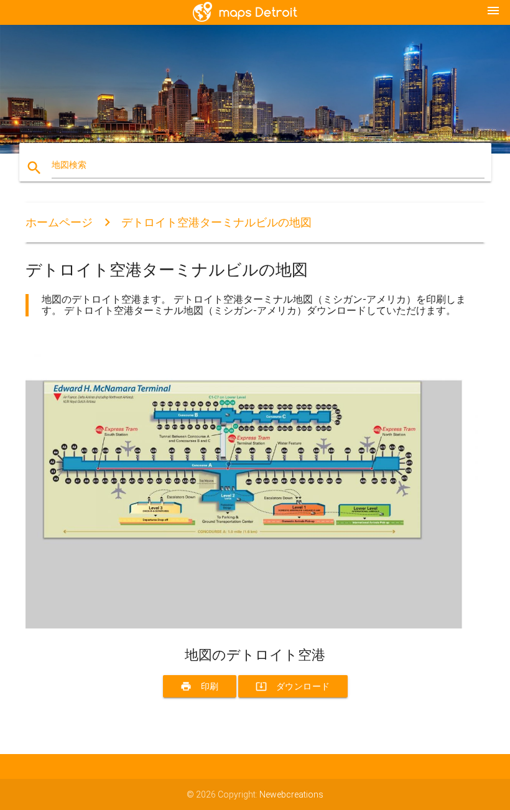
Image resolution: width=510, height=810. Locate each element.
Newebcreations (291, 794)
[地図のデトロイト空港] (255, 625)
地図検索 (69, 165)
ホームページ (59, 222)
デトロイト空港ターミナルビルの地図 (216, 222)
